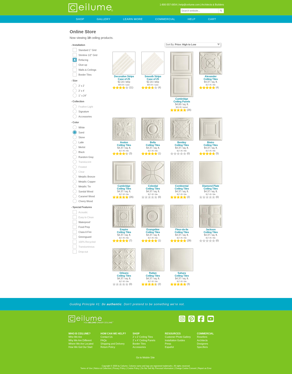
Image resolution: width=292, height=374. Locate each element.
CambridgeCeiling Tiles (124, 187)
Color (75, 122)
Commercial (165, 19)
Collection (77, 101)
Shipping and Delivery (113, 343)
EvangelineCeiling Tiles (153, 231)
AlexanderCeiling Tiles (211, 77)
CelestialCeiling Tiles (153, 187)
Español (169, 347)
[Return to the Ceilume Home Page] (91, 11)
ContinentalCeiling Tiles (182, 187)
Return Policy (108, 347)
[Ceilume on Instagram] (182, 320)
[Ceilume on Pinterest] (191, 320)
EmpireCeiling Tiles (124, 231)
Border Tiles (139, 343)
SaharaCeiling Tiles (182, 274)
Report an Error (204, 368)
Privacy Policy (119, 368)
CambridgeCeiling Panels (182, 100)
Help (191, 19)
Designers (202, 343)
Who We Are (75, 337)
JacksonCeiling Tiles (211, 231)
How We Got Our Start (80, 347)
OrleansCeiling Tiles (124, 274)
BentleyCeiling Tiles (182, 143)
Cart (212, 19)
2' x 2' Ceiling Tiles (143, 337)
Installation (78, 45)
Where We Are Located (80, 343)
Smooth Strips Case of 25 (153, 77)
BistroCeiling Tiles (211, 143)
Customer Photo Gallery (178, 337)
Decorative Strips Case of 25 (124, 77)
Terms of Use (86, 368)
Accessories (139, 347)
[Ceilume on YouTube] (210, 320)
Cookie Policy (133, 368)
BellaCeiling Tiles (153, 143)
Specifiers (202, 347)
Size (74, 80)
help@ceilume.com (189, 4)
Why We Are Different (80, 340)
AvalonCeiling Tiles (124, 143)
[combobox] (199, 10)
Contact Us (107, 337)
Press (168, 343)
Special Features (81, 207)
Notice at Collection (102, 368)
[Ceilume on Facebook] (201, 320)
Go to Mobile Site (145, 357)
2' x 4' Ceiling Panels (144, 340)
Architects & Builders (212, 4)
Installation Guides (175, 340)
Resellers (202, 337)
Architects (202, 340)
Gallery (103, 19)
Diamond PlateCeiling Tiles (210, 187)
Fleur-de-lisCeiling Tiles (182, 231)
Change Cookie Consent (185, 368)
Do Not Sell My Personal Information (157, 368)
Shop (80, 19)
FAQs (104, 340)
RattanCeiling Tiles (153, 274)
